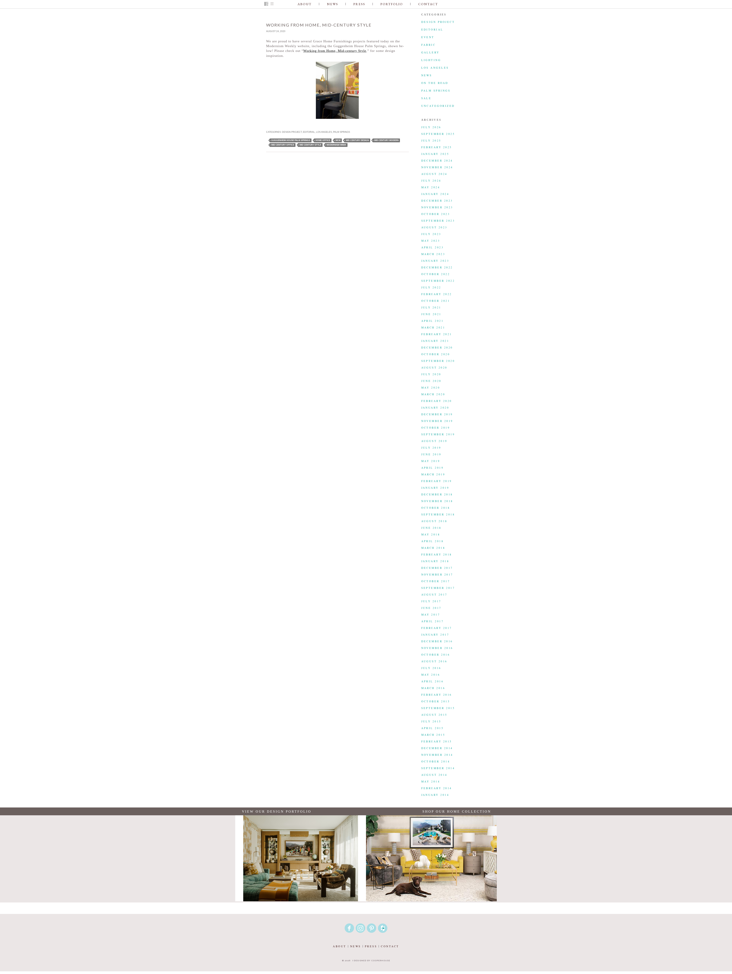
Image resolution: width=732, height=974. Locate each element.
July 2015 (431, 721)
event (427, 37)
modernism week (336, 145)
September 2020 (438, 361)
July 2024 (431, 180)
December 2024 (437, 160)
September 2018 (438, 514)
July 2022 (431, 287)
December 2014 (437, 748)
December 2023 (437, 200)
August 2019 (434, 441)
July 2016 (431, 668)
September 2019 (438, 434)
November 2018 (437, 501)
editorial (309, 132)
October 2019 (435, 427)
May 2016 (430, 674)
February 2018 (436, 554)
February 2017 (436, 628)
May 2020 (430, 387)
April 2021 (432, 321)
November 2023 (437, 207)
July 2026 (431, 127)
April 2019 (432, 467)
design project (292, 132)
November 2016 (437, 648)
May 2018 (430, 534)
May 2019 (430, 461)
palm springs (341, 132)
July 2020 (431, 374)
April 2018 (432, 541)
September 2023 (438, 220)
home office (322, 140)
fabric (428, 45)
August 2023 (434, 227)
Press (359, 4)
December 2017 (437, 568)
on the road (434, 83)
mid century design (357, 140)
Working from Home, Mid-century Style (334, 51)
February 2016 (436, 694)
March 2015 (433, 735)
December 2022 (437, 267)
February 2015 (436, 741)
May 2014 (430, 781)
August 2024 (434, 174)
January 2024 (435, 194)
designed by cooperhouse (372, 961)
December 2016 (437, 641)
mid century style (310, 145)
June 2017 (431, 608)
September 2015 (438, 708)
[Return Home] (266, 4)
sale (426, 98)
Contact (428, 4)
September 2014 (438, 768)
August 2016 (434, 661)
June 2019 (431, 454)
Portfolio (391, 4)
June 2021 (431, 314)
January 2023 (435, 260)
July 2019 (431, 447)
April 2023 (432, 247)
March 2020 (433, 394)
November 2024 (437, 167)
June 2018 (431, 528)
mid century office (282, 145)
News (332, 4)
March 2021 (433, 327)
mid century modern (386, 140)
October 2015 (435, 701)
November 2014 (437, 755)
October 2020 (435, 354)
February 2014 (436, 788)
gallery (430, 52)
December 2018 (437, 494)
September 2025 (438, 134)
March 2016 (433, 688)
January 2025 (435, 154)
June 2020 (431, 381)
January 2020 (435, 407)
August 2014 (434, 775)
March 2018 (433, 548)
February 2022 (436, 294)
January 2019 (435, 487)
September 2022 (438, 281)
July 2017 (431, 601)
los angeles (324, 132)
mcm (338, 140)
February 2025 (436, 147)
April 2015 (432, 728)
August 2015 (434, 714)
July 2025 (431, 140)
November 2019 (437, 421)
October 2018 (435, 508)
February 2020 (436, 401)
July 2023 (431, 234)
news (426, 75)
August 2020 (434, 367)
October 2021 (435, 301)
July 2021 (431, 307)
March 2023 (433, 254)
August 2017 (434, 594)
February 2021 (436, 334)
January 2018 (435, 561)
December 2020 (437, 347)
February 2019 (436, 481)
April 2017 (432, 621)
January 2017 (435, 634)
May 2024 (430, 187)
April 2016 (432, 681)
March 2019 (433, 474)
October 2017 (435, 581)
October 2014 (435, 761)
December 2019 (437, 414)
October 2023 (435, 214)
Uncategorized (438, 106)
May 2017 (430, 614)
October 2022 (435, 274)
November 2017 (437, 574)
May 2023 (430, 240)
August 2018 (434, 521)
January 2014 (435, 795)
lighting (431, 60)
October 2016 (435, 654)
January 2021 (435, 341)
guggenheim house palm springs (290, 140)
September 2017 (438, 588)
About (305, 4)
